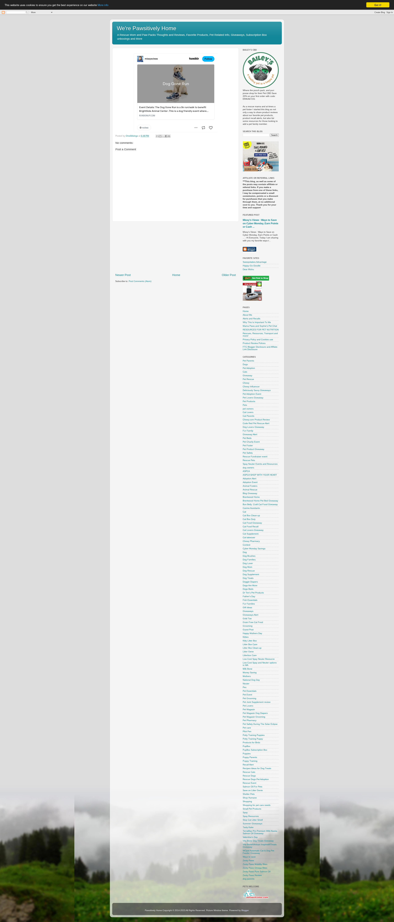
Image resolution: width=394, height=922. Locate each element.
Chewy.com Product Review (256, 420)
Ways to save (249, 857)
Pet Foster (248, 445)
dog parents (248, 879)
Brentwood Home (251, 497)
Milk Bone (247, 669)
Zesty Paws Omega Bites (255, 868)
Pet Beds (247, 438)
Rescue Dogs (249, 776)
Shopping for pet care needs (256, 805)
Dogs (245, 364)
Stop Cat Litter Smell (253, 820)
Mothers (247, 676)
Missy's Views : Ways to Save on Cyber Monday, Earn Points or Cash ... (260, 223)
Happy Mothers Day (252, 633)
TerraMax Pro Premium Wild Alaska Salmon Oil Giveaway (260, 832)
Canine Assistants (251, 508)
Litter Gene (248, 652)
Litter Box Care (250, 644)
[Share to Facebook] (166, 136)
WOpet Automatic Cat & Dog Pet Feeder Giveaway (258, 852)
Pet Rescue (248, 379)
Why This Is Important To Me (257, 322)
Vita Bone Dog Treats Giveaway (258, 841)
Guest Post (248, 630)
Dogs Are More (250, 585)
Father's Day (249, 596)
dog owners (248, 468)
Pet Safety (248, 453)
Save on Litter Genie (253, 790)
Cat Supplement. (251, 534)
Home (176, 275)
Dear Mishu (248, 269)
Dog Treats (248, 578)
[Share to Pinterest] (169, 136)
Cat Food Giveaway (252, 523)
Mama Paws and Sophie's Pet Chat (260, 326)
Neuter (246, 684)
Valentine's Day (250, 837)
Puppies (247, 753)
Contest (246, 545)
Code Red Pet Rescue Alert (256, 423)
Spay (245, 812)
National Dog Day (251, 680)
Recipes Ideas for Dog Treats (257, 768)
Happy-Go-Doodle (251, 266)
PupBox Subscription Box (255, 750)
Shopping (247, 801)
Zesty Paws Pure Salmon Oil (256, 871)
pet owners (248, 409)
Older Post (229, 275)
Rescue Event (249, 783)
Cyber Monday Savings (254, 548)
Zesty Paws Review (252, 875)
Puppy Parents (250, 757)
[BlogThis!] (160, 136)
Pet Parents (248, 361)
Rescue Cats (249, 772)
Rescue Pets (249, 460)
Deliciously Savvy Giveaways (257, 390)
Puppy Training (250, 761)
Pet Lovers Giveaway (253, 398)
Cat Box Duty (249, 519)
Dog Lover (248, 563)
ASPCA (246, 471)
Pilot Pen (247, 731)
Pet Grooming (249, 698)
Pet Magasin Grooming (254, 717)
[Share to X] (163, 136)
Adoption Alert (249, 478)
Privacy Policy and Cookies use (258, 339)
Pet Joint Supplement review (256, 702)
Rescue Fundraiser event (255, 456)
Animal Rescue (250, 490)
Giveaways (248, 611)
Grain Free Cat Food (253, 622)
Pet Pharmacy (249, 720)
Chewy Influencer (251, 386)
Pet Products (249, 401)
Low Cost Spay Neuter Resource (259, 659)
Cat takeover (249, 537)
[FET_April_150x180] (261, 171)
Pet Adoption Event (252, 394)
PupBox (246, 746)
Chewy (246, 383)
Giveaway (247, 375)
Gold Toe (247, 618)
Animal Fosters (250, 486)
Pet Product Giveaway (253, 449)
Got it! (377, 5)
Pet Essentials (249, 691)
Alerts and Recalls (251, 318)
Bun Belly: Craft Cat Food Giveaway (260, 504)
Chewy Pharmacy (251, 541)
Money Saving (250, 672)
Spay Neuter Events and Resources (260, 464)
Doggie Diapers (250, 582)
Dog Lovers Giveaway (253, 427)
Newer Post (123, 275)
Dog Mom (247, 567)
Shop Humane (250, 798)
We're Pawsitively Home (146, 28)
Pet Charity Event (251, 442)
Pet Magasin (249, 709)
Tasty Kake (248, 827)
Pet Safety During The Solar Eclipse (260, 724)
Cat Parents (248, 416)
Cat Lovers (248, 412)
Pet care (247, 728)
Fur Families (249, 604)
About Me (247, 315)
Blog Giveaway (250, 493)
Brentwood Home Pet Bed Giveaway (260, 501)
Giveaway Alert (250, 434)
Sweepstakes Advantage (255, 262)
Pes (244, 687)
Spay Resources (251, 816)
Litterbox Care (250, 655)
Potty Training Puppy (253, 739)
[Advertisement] (175, 247)
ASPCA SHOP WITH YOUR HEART (260, 475)
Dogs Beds (248, 589)
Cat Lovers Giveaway (253, 530)
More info (103, 5)
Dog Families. (249, 560)
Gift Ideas (247, 607)
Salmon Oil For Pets (252, 787)
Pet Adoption (249, 368)
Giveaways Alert (250, 615)
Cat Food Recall (250, 526)
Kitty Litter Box (250, 641)
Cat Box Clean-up (251, 515)
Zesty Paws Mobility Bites (255, 864)
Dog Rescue (249, 571)
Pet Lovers (248, 706)
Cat (244, 512)
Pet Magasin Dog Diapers (255, 713)
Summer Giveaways (252, 823)
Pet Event (247, 695)
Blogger (245, 910)
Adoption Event (250, 482)
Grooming (247, 626)
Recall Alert (248, 765)
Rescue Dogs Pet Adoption (256, 779)
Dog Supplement (251, 574)
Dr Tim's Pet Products (253, 593)
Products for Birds (251, 742)
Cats (245, 372)
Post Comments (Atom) (140, 281)
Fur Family (248, 431)
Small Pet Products (252, 809)
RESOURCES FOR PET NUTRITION (261, 330)
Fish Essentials (250, 600)
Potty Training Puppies (254, 735)
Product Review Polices (254, 343)
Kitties (246, 637)
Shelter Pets (249, 794)
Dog (245, 552)
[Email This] (157, 136)
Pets (245, 405)
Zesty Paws (248, 860)
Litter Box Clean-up (252, 648)
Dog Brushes (249, 556)
